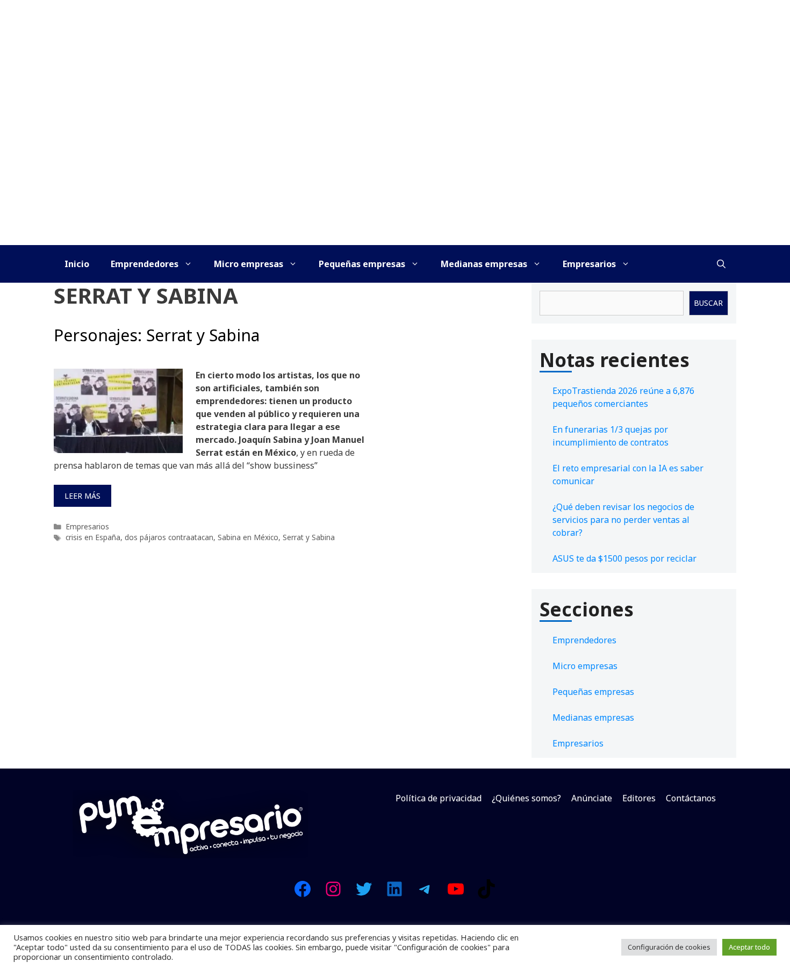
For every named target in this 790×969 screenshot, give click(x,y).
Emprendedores (144, 264)
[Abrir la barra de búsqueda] (721, 264)
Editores (639, 798)
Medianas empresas (484, 264)
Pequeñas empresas (362, 264)
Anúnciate (591, 798)
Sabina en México (248, 537)
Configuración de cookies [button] (669, 947)
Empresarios (589, 264)
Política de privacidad (439, 798)
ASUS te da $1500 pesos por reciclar (624, 558)
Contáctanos (691, 798)
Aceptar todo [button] (749, 947)
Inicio (76, 264)
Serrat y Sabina (309, 537)
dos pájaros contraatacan (169, 537)
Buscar (708, 303)
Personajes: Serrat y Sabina (157, 335)
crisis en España (93, 537)
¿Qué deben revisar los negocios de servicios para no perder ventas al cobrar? (623, 520)
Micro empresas (248, 264)
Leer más (82, 496)
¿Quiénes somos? (526, 798)
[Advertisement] (395, 164)
